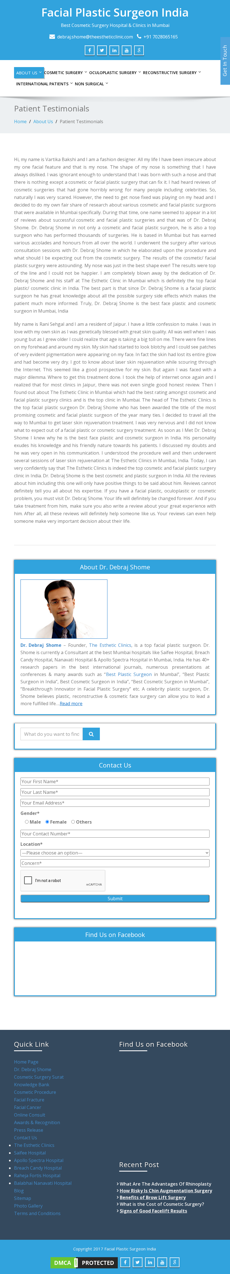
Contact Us (25, 1138)
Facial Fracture (29, 1100)
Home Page (26, 1062)
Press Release (28, 1130)
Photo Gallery (28, 1206)
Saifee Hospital (30, 1153)
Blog (19, 1191)
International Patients (42, 83)
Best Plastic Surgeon (129, 674)
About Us (26, 72)
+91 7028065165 (161, 37)
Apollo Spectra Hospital (38, 1160)
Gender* (30, 813)
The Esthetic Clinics (110, 645)
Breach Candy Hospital (38, 1168)
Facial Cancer (27, 1107)
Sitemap (22, 1198)
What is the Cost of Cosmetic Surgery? (162, 1204)
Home (20, 121)
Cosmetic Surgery (63, 72)
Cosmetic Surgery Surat (39, 1077)
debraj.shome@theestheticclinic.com (95, 37)
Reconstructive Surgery (170, 72)
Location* (31, 844)
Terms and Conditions (37, 1213)
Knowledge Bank (31, 1084)
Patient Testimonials (81, 121)
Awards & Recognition (37, 1122)
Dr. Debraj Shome (32, 1069)
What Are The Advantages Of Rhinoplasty (165, 1184)
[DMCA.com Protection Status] (84, 1262)
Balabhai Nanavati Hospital (43, 1183)
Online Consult (29, 1115)
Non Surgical (89, 83)
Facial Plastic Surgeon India (115, 12)
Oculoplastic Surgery (113, 72)
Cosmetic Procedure (35, 1092)
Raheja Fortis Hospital (37, 1175)
